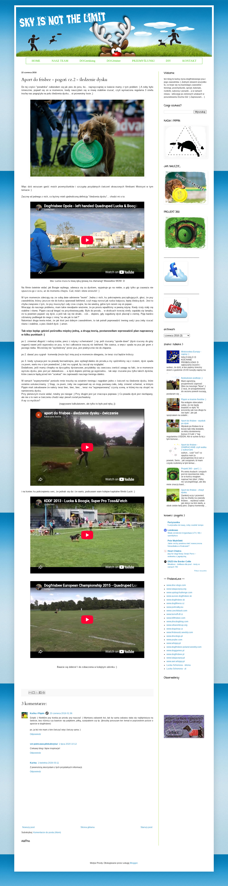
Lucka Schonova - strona (179, 665)
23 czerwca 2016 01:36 (61, 713)
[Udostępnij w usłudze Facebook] (40, 692)
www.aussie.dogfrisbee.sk (179, 596)
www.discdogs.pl (175, 636)
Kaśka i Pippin (37, 713)
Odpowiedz (35, 734)
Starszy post (146, 827)
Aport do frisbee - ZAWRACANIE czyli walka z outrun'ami (193, 447)
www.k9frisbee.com (176, 618)
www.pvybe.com (174, 639)
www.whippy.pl (174, 643)
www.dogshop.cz (175, 629)
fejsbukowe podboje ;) (192, 378)
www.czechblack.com (177, 610)
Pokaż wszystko (200, 571)
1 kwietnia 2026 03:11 (48, 763)
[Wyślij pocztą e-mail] (30, 692)
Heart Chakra (174, 551)
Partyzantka (174, 522)
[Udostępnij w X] (37, 692)
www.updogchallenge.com (179, 592)
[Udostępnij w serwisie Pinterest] (43, 692)
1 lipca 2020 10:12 (68, 744)
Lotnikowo (173, 530)
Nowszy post (28, 827)
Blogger (134, 863)
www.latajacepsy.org (176, 589)
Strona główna (88, 827)
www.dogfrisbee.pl (175, 654)
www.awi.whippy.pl (176, 661)
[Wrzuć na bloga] (33, 692)
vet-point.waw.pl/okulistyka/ (44, 744)
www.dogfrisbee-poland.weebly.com (184, 647)
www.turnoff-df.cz (175, 614)
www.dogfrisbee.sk (176, 600)
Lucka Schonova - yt (176, 668)
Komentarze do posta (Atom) (47, 832)
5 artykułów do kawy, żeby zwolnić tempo (185, 525)
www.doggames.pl (175, 650)
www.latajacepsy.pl (176, 658)
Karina (33, 763)
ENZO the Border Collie (179, 561)
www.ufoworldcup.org (177, 625)
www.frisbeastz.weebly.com (180, 632)
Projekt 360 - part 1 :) (191, 468)
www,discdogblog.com (177, 621)
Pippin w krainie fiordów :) (193, 399)
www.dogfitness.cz (175, 603)
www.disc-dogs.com (176, 585)
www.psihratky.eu (175, 607)
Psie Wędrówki (175, 540)
